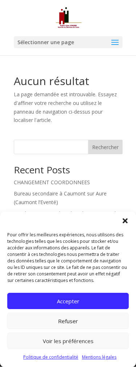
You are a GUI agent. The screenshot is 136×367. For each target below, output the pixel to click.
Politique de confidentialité (50, 357)
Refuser (68, 321)
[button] (125, 220)
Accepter (68, 301)
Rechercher (105, 147)
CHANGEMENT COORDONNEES (52, 182)
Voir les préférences (68, 341)
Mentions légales (99, 357)
